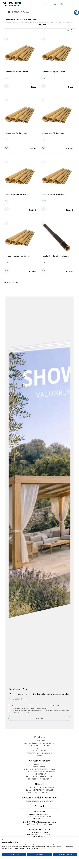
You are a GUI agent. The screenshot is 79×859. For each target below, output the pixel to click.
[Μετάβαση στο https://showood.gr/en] (21, 4)
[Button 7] (45, 86)
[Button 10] (8, 209)
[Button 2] (44, 3)
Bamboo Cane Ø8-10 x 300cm (16, 194)
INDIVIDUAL (56, 705)
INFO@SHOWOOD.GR (42, 816)
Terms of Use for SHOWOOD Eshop (39, 771)
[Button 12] (8, 271)
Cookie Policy (39, 774)
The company (39, 741)
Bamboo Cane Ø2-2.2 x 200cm (16, 72)
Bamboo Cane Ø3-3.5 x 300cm (53, 72)
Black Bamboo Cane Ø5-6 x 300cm (55, 256)
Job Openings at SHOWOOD (39, 792)
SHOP (39, 755)
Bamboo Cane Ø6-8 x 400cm (53, 133)
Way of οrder (39, 764)
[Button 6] (8, 86)
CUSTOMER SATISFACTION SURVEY (39, 801)
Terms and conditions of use (32, 710)
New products (39, 751)
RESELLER (15, 705)
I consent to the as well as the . (40, 711)
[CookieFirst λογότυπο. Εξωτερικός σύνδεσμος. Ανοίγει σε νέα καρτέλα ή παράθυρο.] (2, 840)
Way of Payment (39, 767)
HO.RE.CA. (36, 705)
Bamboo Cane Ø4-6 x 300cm (16, 133)
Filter (68, 30)
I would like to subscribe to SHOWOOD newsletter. (29, 708)
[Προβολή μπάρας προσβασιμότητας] (76, 12)
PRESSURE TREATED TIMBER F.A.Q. (39, 753)
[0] (54, 2)
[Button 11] (45, 209)
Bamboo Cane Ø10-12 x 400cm (54, 194)
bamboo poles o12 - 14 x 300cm (17, 256)
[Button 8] (8, 148)
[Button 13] (45, 271)
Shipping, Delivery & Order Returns (39, 769)
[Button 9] (45, 148)
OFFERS (39, 748)
